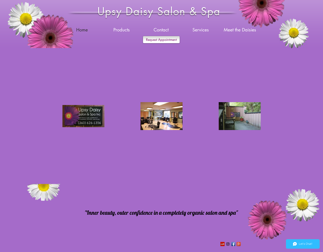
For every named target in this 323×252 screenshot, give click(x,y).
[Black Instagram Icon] (228, 244)
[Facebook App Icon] (233, 244)
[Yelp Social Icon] (222, 244)
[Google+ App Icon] (239, 244)
